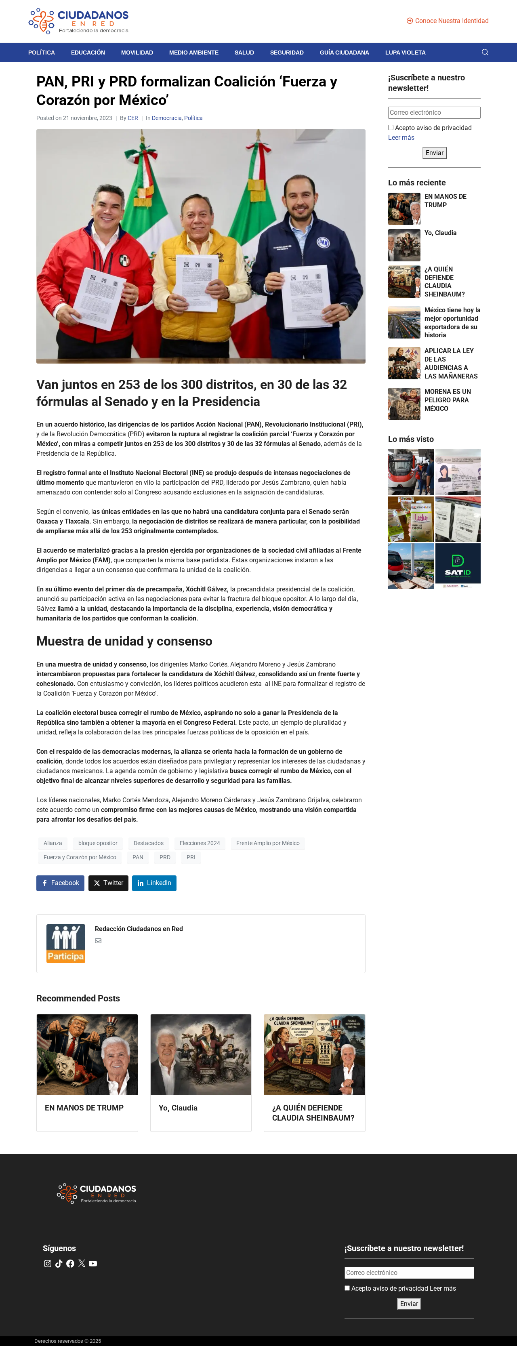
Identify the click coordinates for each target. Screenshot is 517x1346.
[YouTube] (93, 1263)
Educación (88, 52)
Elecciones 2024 (200, 843)
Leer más (401, 137)
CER (133, 118)
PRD (165, 857)
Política (41, 52)
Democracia (167, 118)
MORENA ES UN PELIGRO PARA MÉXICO (448, 400)
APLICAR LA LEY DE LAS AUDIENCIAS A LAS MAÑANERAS (451, 363)
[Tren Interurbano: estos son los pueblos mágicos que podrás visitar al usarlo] (411, 566)
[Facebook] (70, 1263)
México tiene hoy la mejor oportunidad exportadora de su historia (453, 322)
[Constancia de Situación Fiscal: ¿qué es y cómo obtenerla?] (458, 566)
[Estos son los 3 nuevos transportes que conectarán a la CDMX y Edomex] (411, 472)
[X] (81, 1263)
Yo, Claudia (441, 233)
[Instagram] (48, 1263)
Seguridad (287, 52)
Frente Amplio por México (268, 843)
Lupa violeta (405, 52)
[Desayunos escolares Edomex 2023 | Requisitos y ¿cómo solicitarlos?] (411, 519)
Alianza (53, 843)
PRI (191, 857)
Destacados (149, 843)
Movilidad (137, 52)
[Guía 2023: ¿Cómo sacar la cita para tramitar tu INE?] (458, 472)
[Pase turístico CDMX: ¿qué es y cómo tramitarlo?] (458, 519)
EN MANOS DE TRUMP (446, 201)
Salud (244, 52)
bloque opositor (98, 843)
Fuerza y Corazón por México (80, 857)
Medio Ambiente (194, 52)
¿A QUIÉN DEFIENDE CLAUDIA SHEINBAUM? (445, 281)
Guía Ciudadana (344, 52)
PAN (137, 857)
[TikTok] (59, 1263)
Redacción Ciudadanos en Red (139, 929)
